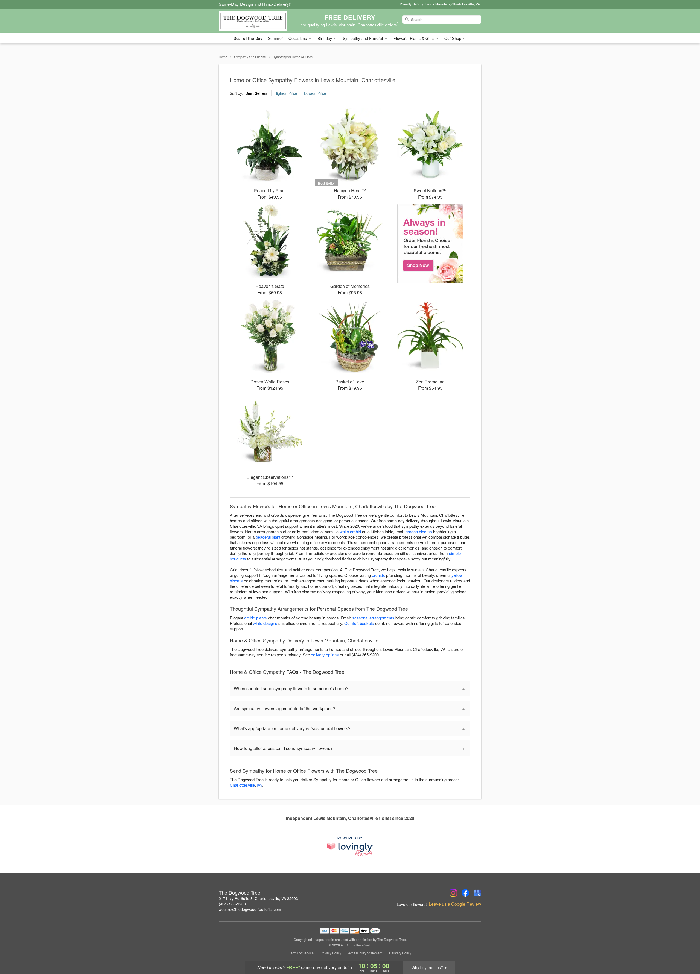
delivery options (325, 654)
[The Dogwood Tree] (258, 21)
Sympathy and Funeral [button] (363, 38)
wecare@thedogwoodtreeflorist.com (250, 909)
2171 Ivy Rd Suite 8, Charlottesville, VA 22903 (258, 898)
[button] (685, 951)
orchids (378, 575)
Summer (275, 38)
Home (223, 56)
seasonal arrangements (373, 618)
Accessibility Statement (365, 953)
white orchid (350, 531)
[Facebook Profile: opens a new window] (465, 893)
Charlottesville (242, 785)
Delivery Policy (400, 953)
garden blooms (419, 531)
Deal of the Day (248, 38)
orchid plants (255, 618)
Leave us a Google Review (455, 904)
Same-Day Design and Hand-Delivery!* (255, 4)
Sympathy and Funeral (250, 56)
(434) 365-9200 (232, 904)
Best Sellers (256, 93)
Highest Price (285, 93)
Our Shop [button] (453, 38)
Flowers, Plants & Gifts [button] (413, 38)
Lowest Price (315, 93)
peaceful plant (268, 537)
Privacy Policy (330, 953)
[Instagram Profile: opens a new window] (453, 893)
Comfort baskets (359, 623)
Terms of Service (301, 953)
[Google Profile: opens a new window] (477, 893)
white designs (265, 623)
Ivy (259, 785)
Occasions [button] (298, 38)
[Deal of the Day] (430, 243)
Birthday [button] (325, 38)
